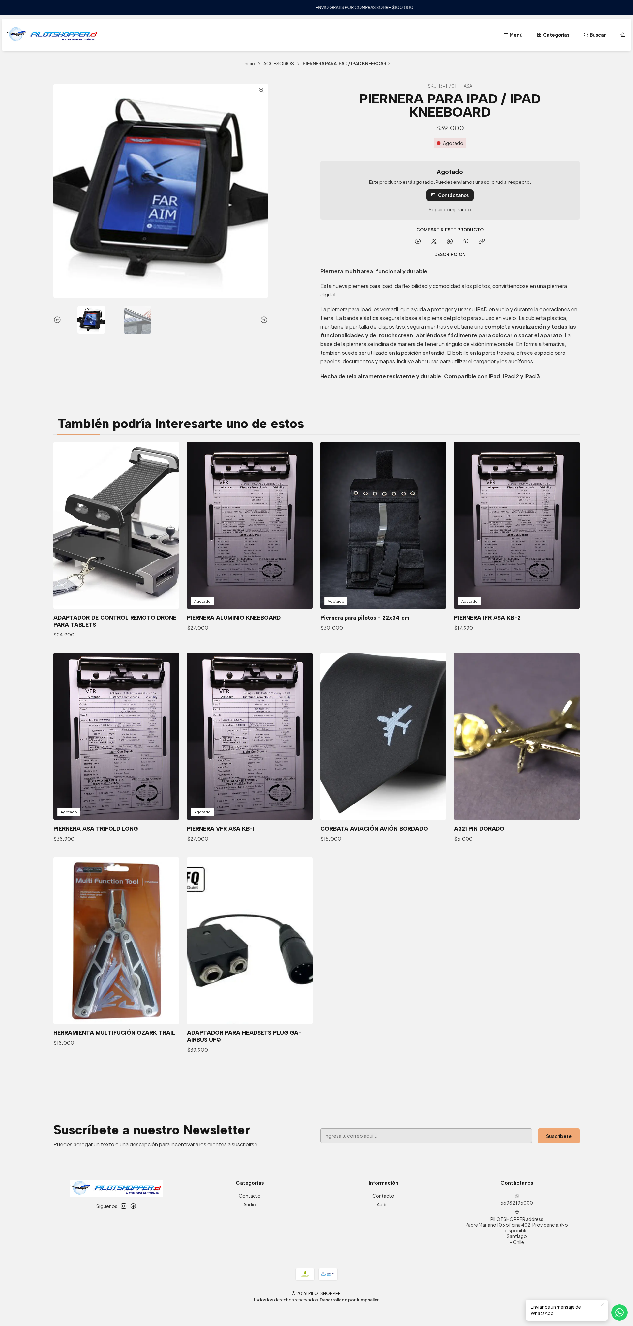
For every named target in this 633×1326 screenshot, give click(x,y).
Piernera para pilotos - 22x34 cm (364, 617)
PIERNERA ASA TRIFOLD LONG (95, 828)
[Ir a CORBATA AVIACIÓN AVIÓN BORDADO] (383, 736)
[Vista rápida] (167, 525)
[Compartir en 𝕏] (433, 241)
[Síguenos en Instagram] (123, 1206)
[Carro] (623, 35)
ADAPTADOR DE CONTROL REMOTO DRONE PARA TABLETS (114, 621)
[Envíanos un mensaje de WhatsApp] (619, 1312)
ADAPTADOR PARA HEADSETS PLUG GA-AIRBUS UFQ (244, 1036)
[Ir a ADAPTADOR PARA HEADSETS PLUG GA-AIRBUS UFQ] (250, 940)
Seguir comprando (450, 209)
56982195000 (516, 1203)
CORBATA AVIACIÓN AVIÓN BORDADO (374, 828)
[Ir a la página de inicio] (52, 35)
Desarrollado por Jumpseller (349, 1299)
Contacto (250, 1196)
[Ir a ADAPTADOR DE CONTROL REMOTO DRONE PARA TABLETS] (116, 525)
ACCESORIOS (278, 63)
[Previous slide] (58, 320)
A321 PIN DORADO (479, 828)
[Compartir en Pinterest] (465, 241)
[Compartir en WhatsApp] (449, 241)
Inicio (249, 63)
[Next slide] (263, 320)
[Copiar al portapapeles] (481, 241)
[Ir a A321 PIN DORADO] (517, 736)
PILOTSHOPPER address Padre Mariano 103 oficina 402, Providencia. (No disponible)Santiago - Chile (517, 1230)
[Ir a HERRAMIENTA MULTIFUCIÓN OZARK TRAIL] (116, 940)
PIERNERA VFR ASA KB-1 (221, 828)
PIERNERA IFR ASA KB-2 (487, 617)
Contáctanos (453, 195)
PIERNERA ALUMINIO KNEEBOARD (234, 617)
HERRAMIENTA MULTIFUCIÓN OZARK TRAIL (114, 1033)
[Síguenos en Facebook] (133, 1206)
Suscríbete (559, 1136)
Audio (249, 1204)
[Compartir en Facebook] (417, 241)
